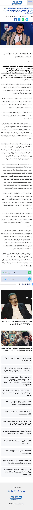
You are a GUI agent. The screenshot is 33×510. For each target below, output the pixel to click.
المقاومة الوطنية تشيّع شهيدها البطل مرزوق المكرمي (18, 452)
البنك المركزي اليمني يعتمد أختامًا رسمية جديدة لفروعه (17, 442)
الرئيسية (30, 16)
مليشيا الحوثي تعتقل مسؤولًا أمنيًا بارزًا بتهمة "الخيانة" (18, 359)
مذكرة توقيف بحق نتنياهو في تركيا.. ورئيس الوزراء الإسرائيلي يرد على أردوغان (16, 422)
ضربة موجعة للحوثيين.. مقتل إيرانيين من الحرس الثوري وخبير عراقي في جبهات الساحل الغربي (16, 349)
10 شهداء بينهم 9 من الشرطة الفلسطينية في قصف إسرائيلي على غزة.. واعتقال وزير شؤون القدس (17, 472)
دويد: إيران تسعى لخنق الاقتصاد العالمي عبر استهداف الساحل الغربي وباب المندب (16, 432)
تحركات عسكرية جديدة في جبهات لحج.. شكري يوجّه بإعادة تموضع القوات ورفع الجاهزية (16, 369)
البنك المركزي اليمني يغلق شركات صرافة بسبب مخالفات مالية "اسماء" (17, 403)
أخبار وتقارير (22, 16)
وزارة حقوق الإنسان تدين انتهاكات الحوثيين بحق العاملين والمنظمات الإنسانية (17, 461)
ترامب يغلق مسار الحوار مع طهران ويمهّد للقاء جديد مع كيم (17, 412)
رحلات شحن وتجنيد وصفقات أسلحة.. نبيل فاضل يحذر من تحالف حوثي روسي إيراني (17, 322)
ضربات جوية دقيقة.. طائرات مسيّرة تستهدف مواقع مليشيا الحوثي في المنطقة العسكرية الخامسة (16, 393)
